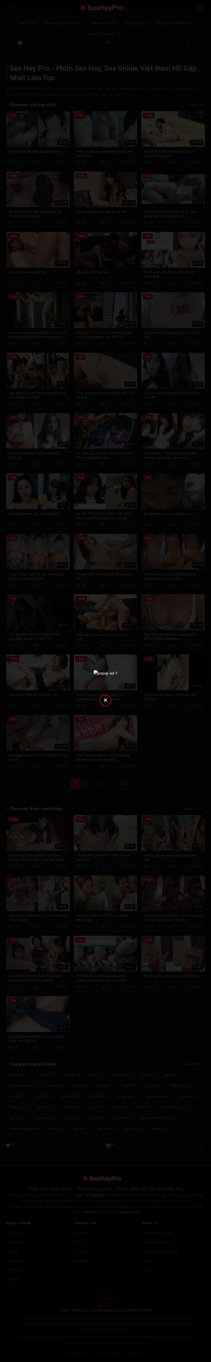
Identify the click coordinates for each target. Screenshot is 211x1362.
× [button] (105, 699)
